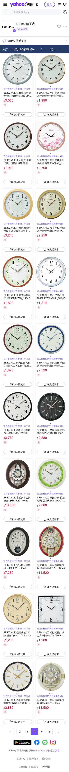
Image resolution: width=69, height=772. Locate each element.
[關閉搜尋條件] (9, 11)
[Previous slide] (4, 69)
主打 (5, 49)
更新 (57, 750)
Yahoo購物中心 (24, 4)
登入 (49, 4)
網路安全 (23, 766)
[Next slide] (31, 69)
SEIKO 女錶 (44, 49)
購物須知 (46, 758)
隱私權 (34, 766)
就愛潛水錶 (54, 49)
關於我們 (33, 758)
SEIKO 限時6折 (16, 41)
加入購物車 (19, 114)
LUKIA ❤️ (63, 49)
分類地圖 (46, 766)
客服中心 (21, 758)
